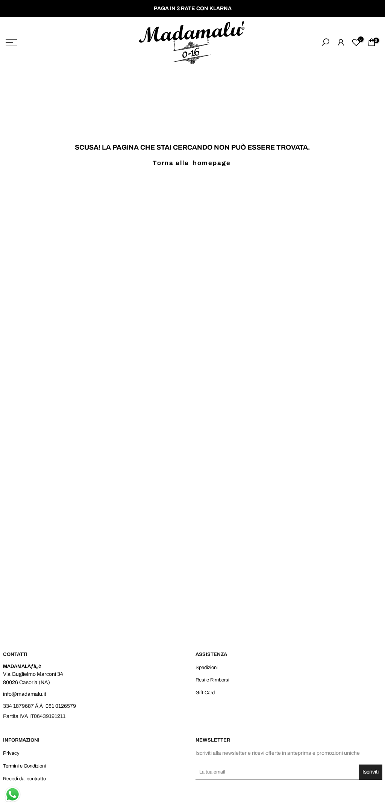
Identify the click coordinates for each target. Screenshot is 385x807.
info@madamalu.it (24, 694)
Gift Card (205, 692)
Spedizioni (207, 667)
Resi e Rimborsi (212, 680)
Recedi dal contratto (24, 778)
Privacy (11, 753)
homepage (212, 163)
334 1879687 (18, 706)
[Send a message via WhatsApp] (12, 794)
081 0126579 (60, 706)
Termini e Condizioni (24, 766)
